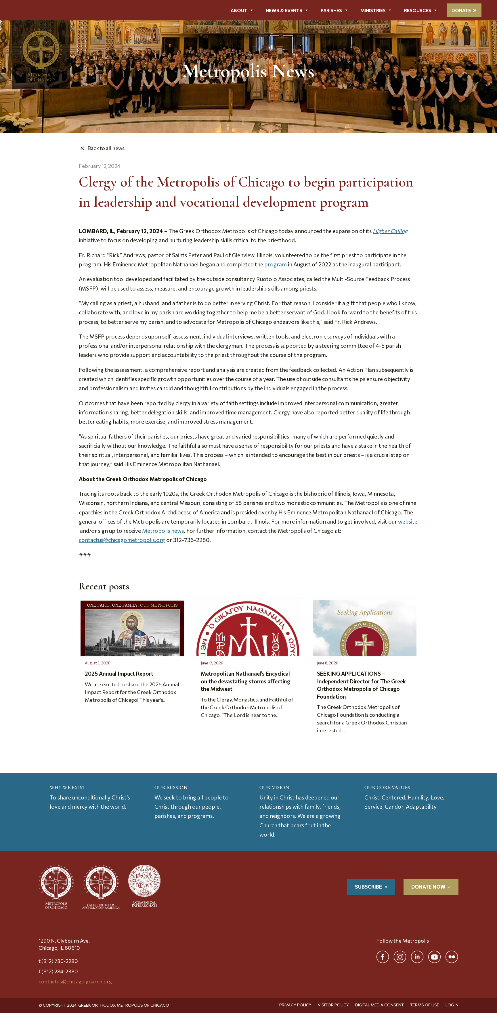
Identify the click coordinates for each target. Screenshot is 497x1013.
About (239, 10)
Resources (417, 10)
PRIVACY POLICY (295, 1005)
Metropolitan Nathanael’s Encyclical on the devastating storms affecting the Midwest (245, 681)
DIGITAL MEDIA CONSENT (379, 1005)
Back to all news (106, 148)
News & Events (284, 10)
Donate (461, 10)
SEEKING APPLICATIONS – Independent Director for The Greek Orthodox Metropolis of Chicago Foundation (361, 685)
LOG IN (452, 1005)
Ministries (373, 10)
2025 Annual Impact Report (119, 673)
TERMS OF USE (424, 1005)
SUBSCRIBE (368, 887)
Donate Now (428, 887)
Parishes (331, 10)
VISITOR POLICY (333, 1005)
